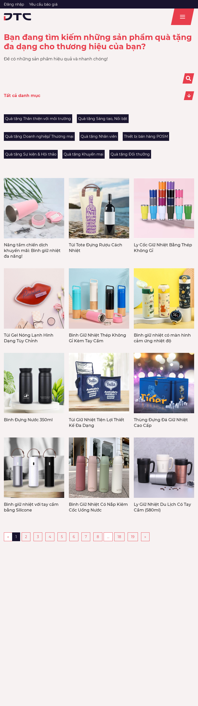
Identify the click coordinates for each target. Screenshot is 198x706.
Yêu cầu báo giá (43, 4)
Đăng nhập (14, 4)
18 (119, 536)
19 (133, 536)
